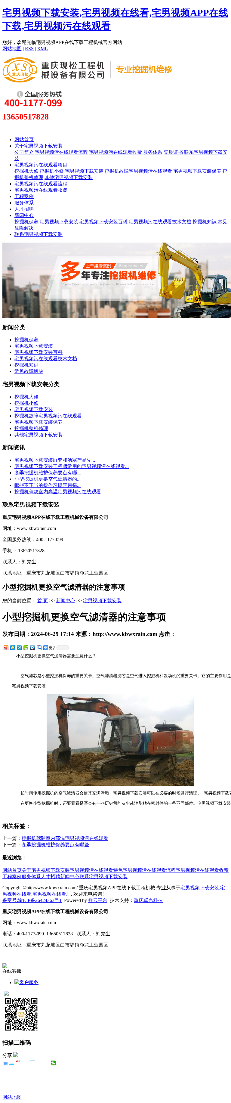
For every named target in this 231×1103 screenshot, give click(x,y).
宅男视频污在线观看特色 (96, 870)
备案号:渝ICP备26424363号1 (32, 900)
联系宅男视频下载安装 (38, 234)
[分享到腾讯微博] (19, 647)
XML (42, 48)
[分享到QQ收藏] (32, 647)
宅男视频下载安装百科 (103, 221)
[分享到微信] (53, 1063)
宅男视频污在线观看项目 (40, 164)
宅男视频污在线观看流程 (61, 152)
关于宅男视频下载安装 (38, 145)
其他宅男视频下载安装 (69, 177)
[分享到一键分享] (11, 1063)
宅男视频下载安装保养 (197, 171)
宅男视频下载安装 (84, 171)
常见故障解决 (28, 371)
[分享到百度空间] (25, 647)
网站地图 (12, 48)
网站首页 (24, 139)
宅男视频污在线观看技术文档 (160, 221)
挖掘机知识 (204, 221)
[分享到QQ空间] (12, 647)
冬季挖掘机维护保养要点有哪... (47, 472)
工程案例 (24, 196)
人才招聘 (24, 209)
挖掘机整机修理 (31, 428)
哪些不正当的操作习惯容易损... (47, 485)
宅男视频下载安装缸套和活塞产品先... (54, 460)
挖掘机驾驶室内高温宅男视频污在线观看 (57, 491)
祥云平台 (97, 900)
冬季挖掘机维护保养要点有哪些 (55, 844)
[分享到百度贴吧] (38, 647)
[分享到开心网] (32, 1063)
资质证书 (173, 152)
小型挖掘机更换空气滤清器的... (47, 479)
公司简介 (24, 152)
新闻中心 (24, 215)
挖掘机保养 (26, 221)
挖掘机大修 (26, 171)
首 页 (42, 600)
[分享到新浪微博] (5, 647)
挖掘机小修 (52, 171)
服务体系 (152, 152)
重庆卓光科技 (148, 900)
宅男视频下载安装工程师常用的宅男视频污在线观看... (71, 466)
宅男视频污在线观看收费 (115, 152)
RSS (29, 48)
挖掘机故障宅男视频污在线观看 (138, 171)
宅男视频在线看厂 (51, 894)
